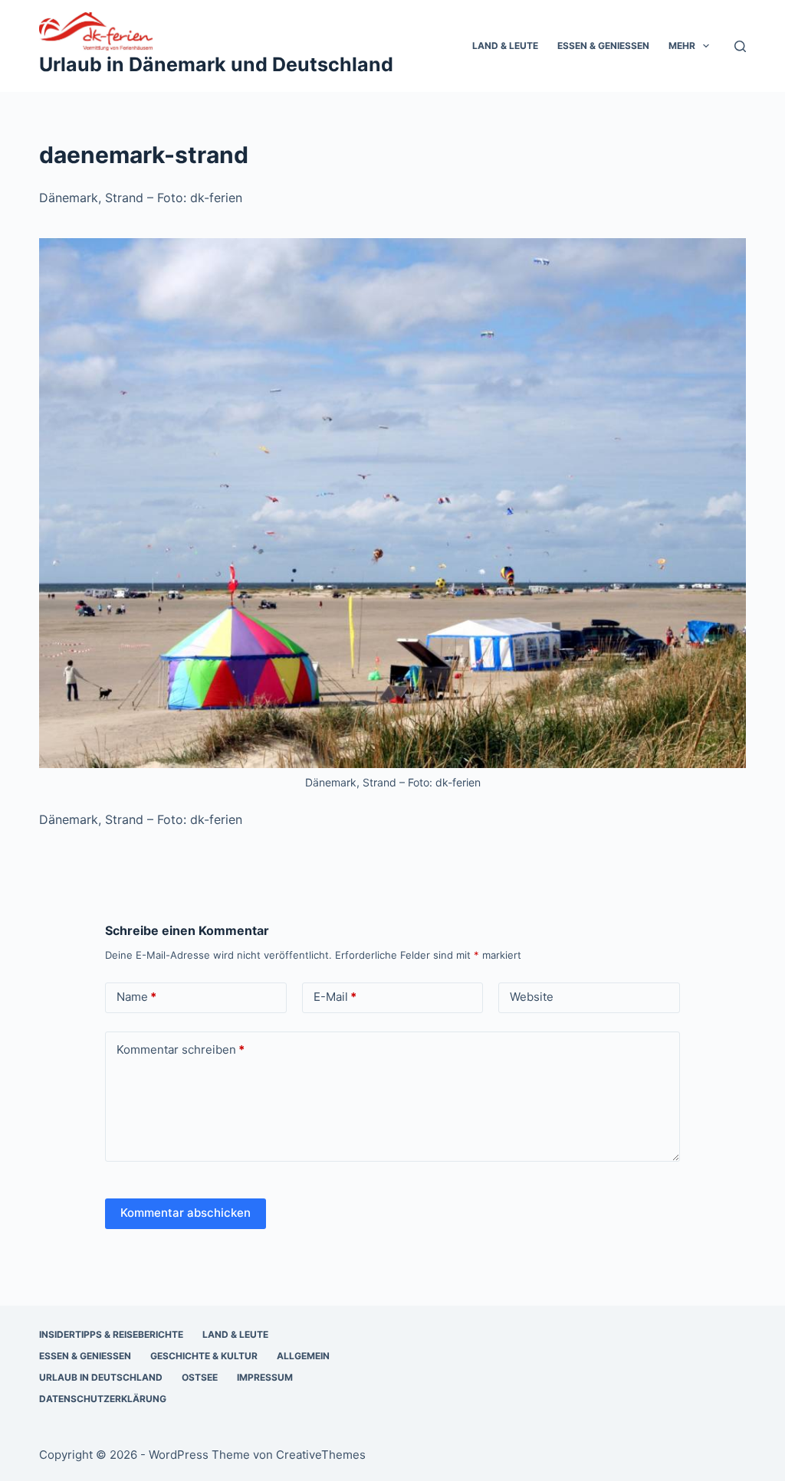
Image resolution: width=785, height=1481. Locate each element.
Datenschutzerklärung (102, 1398)
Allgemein (303, 1356)
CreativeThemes (321, 1454)
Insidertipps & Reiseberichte (111, 1334)
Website (531, 996)
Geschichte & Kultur (204, 1356)
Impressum (265, 1377)
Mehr (681, 45)
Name (136, 996)
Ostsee (200, 1377)
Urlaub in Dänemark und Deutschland (216, 64)
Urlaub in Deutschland (101, 1377)
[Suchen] (740, 46)
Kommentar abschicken (185, 1212)
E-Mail (335, 996)
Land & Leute (505, 45)
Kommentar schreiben (181, 1049)
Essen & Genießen (603, 45)
